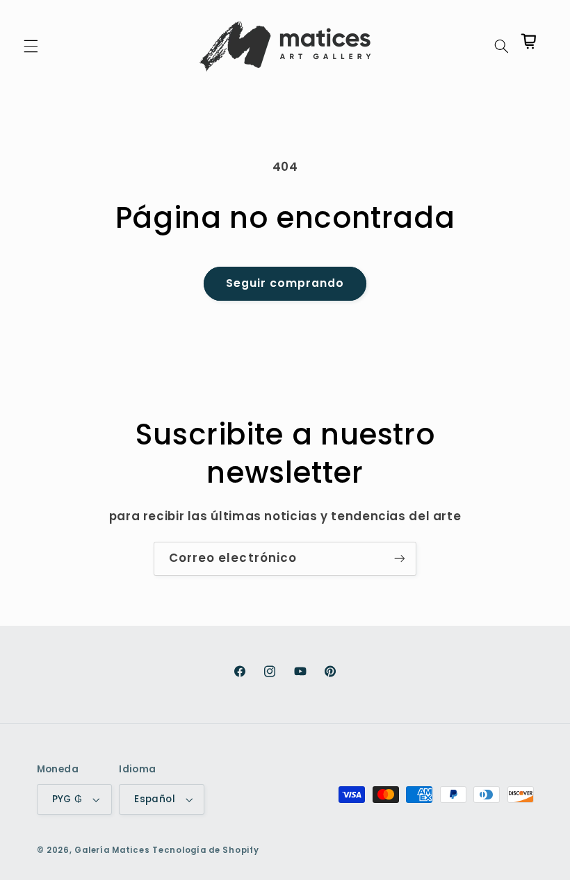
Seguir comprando (285, 283)
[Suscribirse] (400, 559)
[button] (31, 46)
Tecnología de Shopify (205, 850)
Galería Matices (111, 850)
